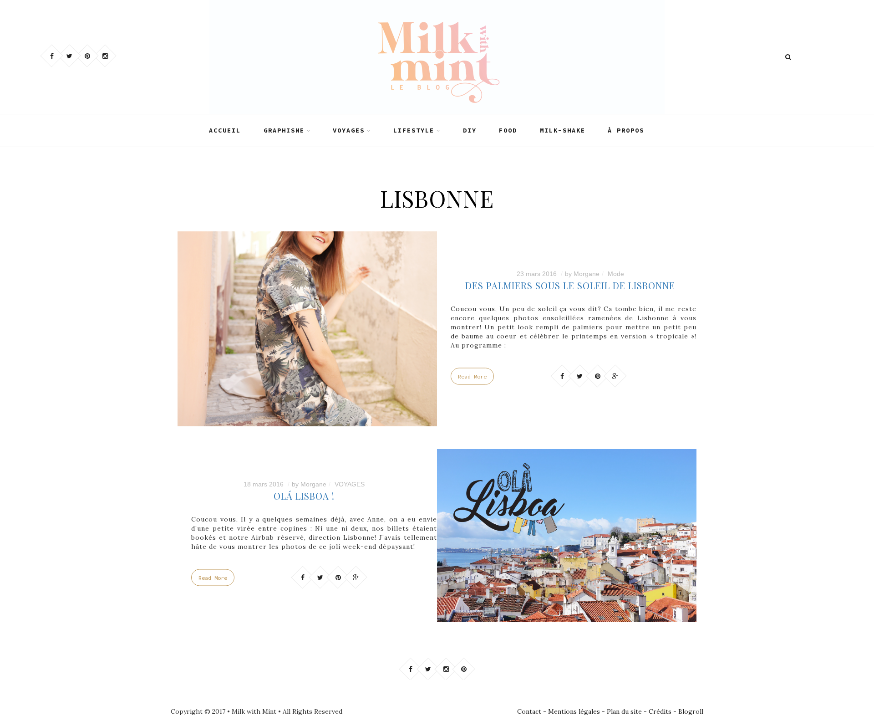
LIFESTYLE (413, 130)
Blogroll (690, 711)
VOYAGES (349, 130)
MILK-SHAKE (562, 130)
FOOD (508, 130)
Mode (616, 273)
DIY (470, 130)
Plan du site (624, 711)
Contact (529, 711)
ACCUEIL (225, 130)
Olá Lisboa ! (304, 496)
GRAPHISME (284, 130)
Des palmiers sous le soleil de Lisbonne (570, 285)
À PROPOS (626, 130)
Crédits (660, 711)
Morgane (587, 273)
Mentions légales (574, 711)
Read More (472, 376)
